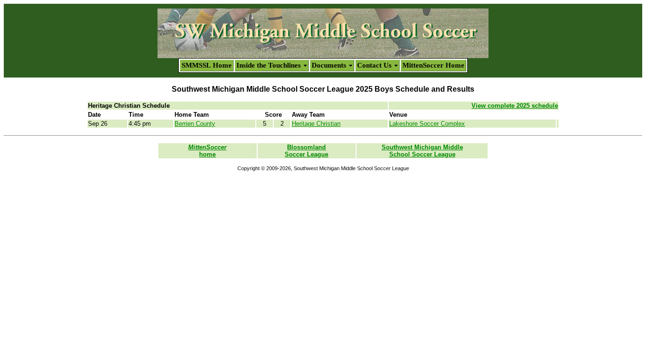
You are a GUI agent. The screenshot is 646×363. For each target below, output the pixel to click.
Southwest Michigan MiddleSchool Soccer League (422, 151)
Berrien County (195, 123)
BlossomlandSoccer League (306, 151)
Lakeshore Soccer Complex (427, 123)
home (207, 151)
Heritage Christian (316, 123)
